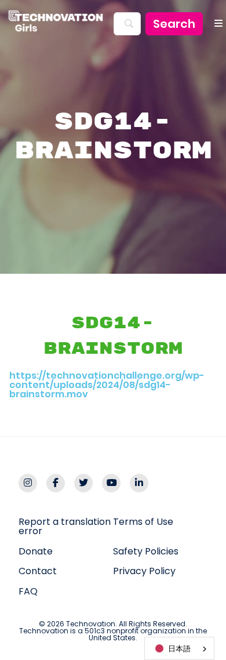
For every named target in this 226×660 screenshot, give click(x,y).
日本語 (179, 648)
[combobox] (179, 648)
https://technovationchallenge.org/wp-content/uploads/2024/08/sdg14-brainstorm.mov (107, 385)
